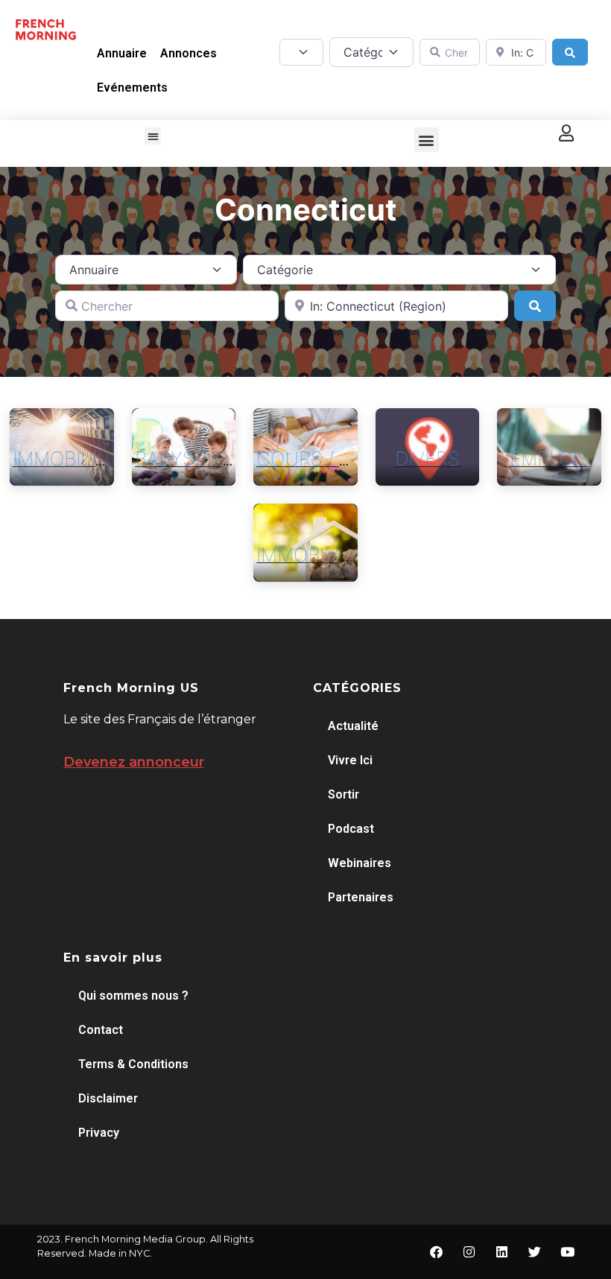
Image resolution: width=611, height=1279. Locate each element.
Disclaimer (108, 1098)
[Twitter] (535, 1252)
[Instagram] (469, 1252)
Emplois (549, 458)
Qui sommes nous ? (133, 995)
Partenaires (360, 897)
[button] (153, 136)
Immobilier (65, 458)
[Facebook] (436, 1252)
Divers (427, 458)
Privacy (98, 1133)
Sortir (343, 794)
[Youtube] (567, 1252)
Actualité (353, 726)
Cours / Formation (352, 458)
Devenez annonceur (133, 762)
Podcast (351, 829)
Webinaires (359, 863)
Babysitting (195, 458)
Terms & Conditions (133, 1064)
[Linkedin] (502, 1252)
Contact (100, 1030)
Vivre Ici (350, 760)
